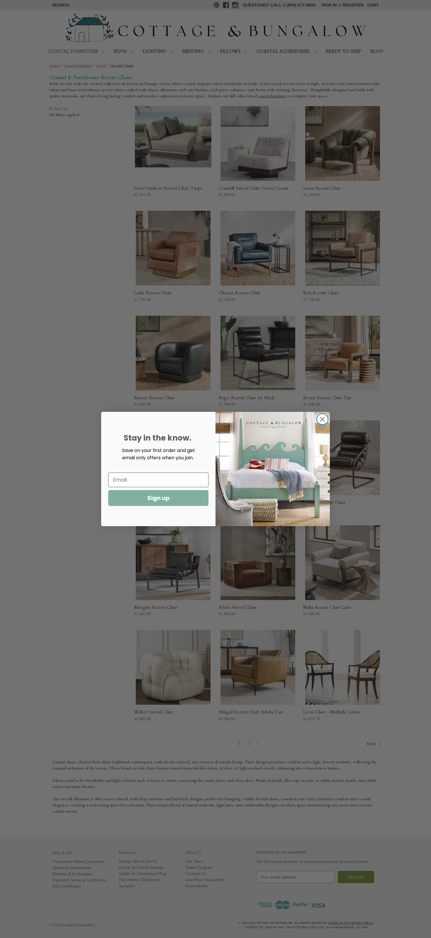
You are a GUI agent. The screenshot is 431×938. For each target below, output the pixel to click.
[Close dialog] (322, 419)
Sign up (158, 498)
